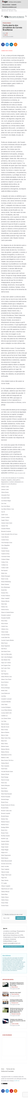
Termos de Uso (10, 1069)
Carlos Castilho (15, 1023)
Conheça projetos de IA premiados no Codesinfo (16, 1000)
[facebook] (3, 44)
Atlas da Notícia (6, 4)
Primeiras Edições (7, 23)
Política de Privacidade (7, 1071)
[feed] (15, 1091)
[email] (15, 44)
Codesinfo (13, 4)
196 (7, 33)
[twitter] (7, 44)
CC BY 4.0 (16, 1080)
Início (2, 1069)
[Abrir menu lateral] (2, 16)
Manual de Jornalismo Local (9, 7)
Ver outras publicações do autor (13, 946)
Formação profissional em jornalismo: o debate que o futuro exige (17, 984)
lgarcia (6, 34)
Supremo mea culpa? (15, 992)
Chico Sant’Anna (15, 994)
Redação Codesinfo (16, 1013)
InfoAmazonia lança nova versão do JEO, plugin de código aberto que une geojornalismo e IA (16, 1010)
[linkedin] (11, 44)
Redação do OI (15, 1002)
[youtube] (11, 1091)
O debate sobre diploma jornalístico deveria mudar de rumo (17, 1021)
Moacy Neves (15, 987)
